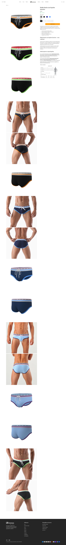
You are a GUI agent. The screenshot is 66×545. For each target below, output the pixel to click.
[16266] (44, 17)
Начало (7, 5)
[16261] (41, 17)
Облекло (25, 530)
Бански (25, 528)
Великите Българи (26, 525)
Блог (24, 524)
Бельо (25, 527)
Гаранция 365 (44, 525)
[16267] (47, 17)
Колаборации (26, 534)
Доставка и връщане (45, 524)
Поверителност (44, 528)
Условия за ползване (45, 527)
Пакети (25, 531)
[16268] (50, 17)
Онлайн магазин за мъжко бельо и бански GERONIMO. (15, 541)
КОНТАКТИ (43, 530)
